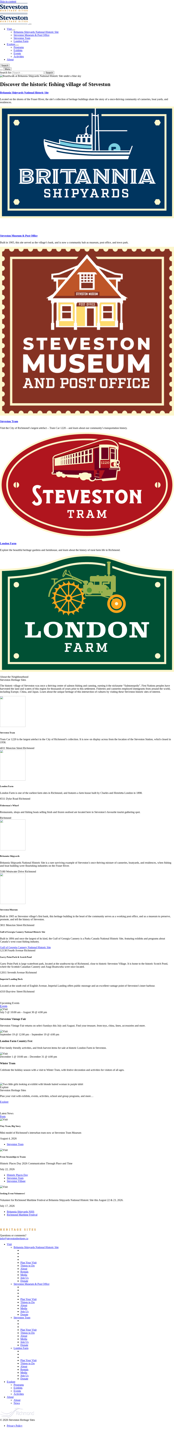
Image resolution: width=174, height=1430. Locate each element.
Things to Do (27, 1265)
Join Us (24, 1277)
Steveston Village (16, 1181)
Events (17, 53)
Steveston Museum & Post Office (31, 35)
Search (4, 65)
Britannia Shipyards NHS (20, 1211)
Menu (7, 69)
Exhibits (18, 50)
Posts (3, 1116)
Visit (9, 28)
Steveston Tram (22, 38)
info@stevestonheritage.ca (14, 1238)
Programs (19, 47)
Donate (24, 1280)
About (10, 59)
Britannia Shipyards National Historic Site (36, 32)
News (17, 1403)
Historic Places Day (17, 1175)
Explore (11, 44)
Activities (19, 56)
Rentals (24, 1271)
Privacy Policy (14, 1425)
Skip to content (8, 1)
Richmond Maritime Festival (22, 1214)
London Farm (21, 41)
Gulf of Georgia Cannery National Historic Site (25, 947)
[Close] (30, 24)
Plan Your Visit (28, 1262)
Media (23, 1274)
